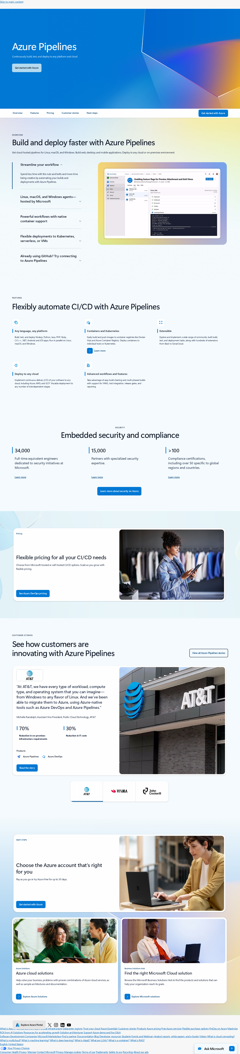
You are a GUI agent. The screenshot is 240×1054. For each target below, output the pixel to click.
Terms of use (88, 1052)
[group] (119, 720)
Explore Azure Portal (32, 1024)
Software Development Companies (18, 1036)
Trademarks (102, 1052)
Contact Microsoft (46, 1052)
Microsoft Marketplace (49, 1036)
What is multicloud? (10, 1040)
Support (88, 1032)
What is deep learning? (62, 1040)
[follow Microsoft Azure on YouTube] (69, 1025)
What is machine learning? (35, 1040)
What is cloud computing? (221, 1036)
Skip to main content (11, 1)
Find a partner (69, 1036)
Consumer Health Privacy (13, 1052)
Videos (203, 1036)
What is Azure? (8, 1028)
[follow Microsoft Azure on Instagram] (56, 1025)
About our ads (141, 1052)
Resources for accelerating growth (41, 1032)
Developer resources (110, 1036)
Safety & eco (115, 1052)
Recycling (128, 1052)
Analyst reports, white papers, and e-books (176, 1036)
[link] (18, 114)
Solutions (18, 1032)
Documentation (85, 1036)
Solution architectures (71, 1032)
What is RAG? (137, 1040)
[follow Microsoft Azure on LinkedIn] (62, 1025)
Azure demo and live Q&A (106, 1032)
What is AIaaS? (82, 1040)
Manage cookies (72, 1052)
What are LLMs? (99, 1040)
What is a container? (119, 1040)
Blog (96, 1036)
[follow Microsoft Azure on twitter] (50, 1025)
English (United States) (12, 1044)
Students (126, 1036)
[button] (86, 791)
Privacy (60, 1052)
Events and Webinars (142, 1036)
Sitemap (31, 1052)
